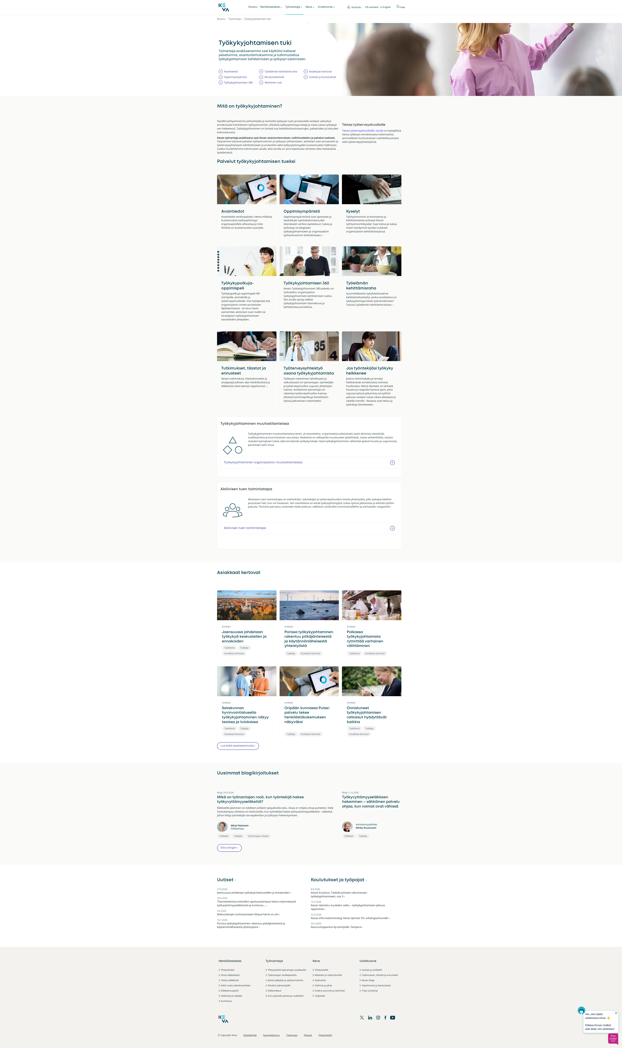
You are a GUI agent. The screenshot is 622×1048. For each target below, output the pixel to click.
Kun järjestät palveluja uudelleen (286, 995)
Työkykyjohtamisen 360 (238, 82)
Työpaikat (320, 995)
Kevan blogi (368, 980)
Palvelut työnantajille (279, 985)
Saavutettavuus (271, 1035)
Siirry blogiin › (229, 848)
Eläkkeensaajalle (230, 990)
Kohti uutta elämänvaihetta (235, 985)
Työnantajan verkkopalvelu (282, 975)
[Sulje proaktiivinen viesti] (616, 1013)
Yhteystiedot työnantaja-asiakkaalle (287, 969)
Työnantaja (292, 7)
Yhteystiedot (227, 969)
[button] (613, 1039)
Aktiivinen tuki (273, 82)
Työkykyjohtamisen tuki (257, 18)
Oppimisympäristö (235, 77)
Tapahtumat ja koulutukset (376, 985)
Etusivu (253, 7)
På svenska (371, 7)
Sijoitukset (320, 980)
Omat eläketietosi (230, 975)
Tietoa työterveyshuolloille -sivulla (362, 130)
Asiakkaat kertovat (320, 71)
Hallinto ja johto (323, 985)
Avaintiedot (231, 71)
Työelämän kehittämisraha (281, 71)
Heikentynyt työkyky (231, 995)
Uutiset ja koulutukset (322, 77)
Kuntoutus (226, 1000)
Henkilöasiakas (270, 7)
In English (385, 7)
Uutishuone (325, 7)
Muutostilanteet (274, 77)
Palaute (308, 1035)
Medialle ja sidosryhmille (328, 975)
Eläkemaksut (274, 990)
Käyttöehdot (250, 1035)
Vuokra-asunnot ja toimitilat (330, 990)
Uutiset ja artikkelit (372, 969)
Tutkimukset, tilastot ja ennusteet (243, 371)
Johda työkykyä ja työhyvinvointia (285, 980)
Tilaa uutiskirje (370, 990)
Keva (309, 7)
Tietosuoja (291, 1035)
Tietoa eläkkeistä (230, 980)
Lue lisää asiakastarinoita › (238, 746)
